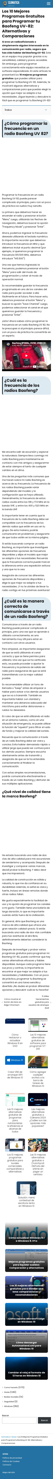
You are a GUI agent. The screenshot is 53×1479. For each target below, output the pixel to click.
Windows (8, 1406)
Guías (7, 1392)
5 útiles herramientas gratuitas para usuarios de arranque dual (39, 1002)
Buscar (5, 1415)
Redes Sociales (11, 1396)
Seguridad (9, 1401)
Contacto (7, 1464)
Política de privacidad (12, 1458)
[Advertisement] (26, 166)
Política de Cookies (11, 1461)
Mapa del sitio (9, 1472)
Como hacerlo (11, 1387)
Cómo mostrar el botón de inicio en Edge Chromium (12, 1002)
